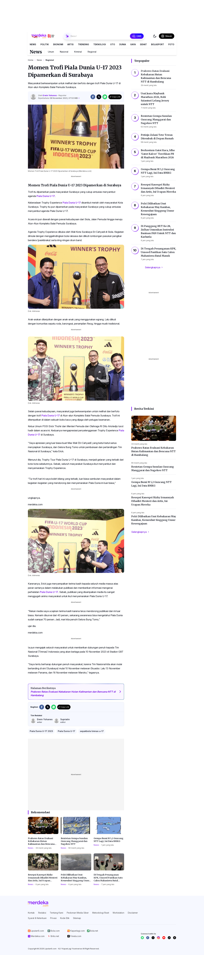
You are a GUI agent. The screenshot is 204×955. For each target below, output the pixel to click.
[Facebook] (147, 937)
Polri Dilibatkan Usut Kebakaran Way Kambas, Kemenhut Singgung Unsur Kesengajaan (75, 877)
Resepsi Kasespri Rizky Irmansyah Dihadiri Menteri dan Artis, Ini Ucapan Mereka (42, 877)
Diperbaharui (58, 98)
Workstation (118, 912)
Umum (51, 51)
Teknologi (99, 44)
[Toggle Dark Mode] (155, 36)
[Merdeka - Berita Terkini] (43, 36)
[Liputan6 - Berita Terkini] (38, 904)
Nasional (64, 51)
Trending (83, 44)
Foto (171, 44)
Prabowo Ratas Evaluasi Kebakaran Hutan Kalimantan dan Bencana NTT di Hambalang (41, 841)
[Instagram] (158, 937)
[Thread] (174, 937)
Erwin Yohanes (50, 95)
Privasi (53, 918)
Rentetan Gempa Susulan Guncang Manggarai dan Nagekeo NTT (74, 841)
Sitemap (77, 918)
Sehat (143, 44)
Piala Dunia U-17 (46, 196)
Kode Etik (64, 918)
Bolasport (157, 44)
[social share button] (93, 96)
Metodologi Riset (100, 912)
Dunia (122, 44)
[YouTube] (163, 937)
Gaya (133, 44)
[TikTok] (169, 937)
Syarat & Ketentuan (37, 918)
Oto (112, 44)
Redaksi (42, 912)
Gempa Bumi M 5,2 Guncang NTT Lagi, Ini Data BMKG (108, 840)
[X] (153, 937)
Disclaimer (133, 912)
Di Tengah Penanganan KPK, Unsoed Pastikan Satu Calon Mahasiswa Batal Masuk (108, 877)
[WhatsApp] (142, 937)
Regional (92, 51)
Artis (70, 44)
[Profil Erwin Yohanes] (33, 97)
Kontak (31, 912)
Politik (44, 44)
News (33, 44)
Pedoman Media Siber (78, 912)
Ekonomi (58, 44)
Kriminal (78, 51)
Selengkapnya (152, 267)
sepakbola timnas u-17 (92, 731)
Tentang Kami (56, 912)
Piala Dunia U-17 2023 (41, 731)
